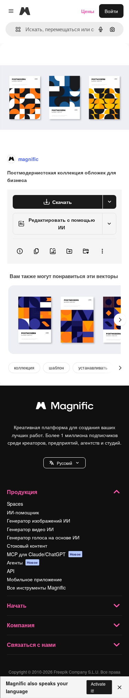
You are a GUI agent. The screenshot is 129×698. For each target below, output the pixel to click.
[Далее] (120, 319)
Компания (20, 625)
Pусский (64, 463)
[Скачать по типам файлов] (109, 202)
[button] (64, 462)
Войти (111, 11)
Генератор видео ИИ (30, 529)
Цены (87, 11)
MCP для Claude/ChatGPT (44, 554)
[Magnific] (65, 407)
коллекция (24, 367)
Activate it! (98, 687)
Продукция (22, 492)
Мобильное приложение (34, 579)
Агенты (22, 562)
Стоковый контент (27, 545)
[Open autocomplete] (15, 29)
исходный (46, 58)
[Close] (119, 687)
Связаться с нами (31, 645)
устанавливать (92, 367)
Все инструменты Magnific (36, 587)
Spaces (15, 503)
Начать (16, 605)
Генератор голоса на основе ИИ (43, 537)
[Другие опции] (102, 251)
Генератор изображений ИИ (38, 520)
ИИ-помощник (23, 512)
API (10, 571)
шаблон (56, 367)
